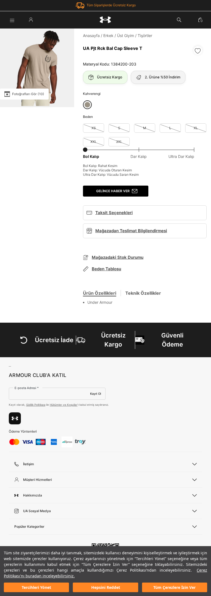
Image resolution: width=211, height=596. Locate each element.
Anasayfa (91, 35)
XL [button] (196, 128)
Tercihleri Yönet (36, 587)
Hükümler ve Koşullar (63, 404)
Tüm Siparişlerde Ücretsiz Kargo (111, 5)
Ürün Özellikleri (99, 293)
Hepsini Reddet (105, 587)
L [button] (170, 128)
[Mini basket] (200, 20)
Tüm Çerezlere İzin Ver (174, 587)
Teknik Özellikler (143, 293)
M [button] (144, 128)
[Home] (105, 19)
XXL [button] (93, 142)
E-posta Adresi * (27, 388)
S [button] (119, 128)
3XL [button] (119, 142)
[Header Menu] (12, 19)
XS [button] (93, 128)
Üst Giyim (125, 35)
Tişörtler (145, 35)
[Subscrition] (15, 418)
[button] (87, 104)
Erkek (108, 35)
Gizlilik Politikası (35, 404)
